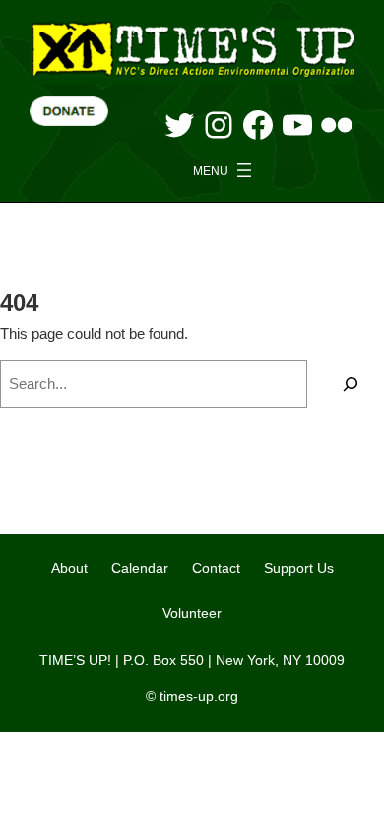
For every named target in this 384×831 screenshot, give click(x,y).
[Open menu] (224, 170)
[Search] (350, 384)
